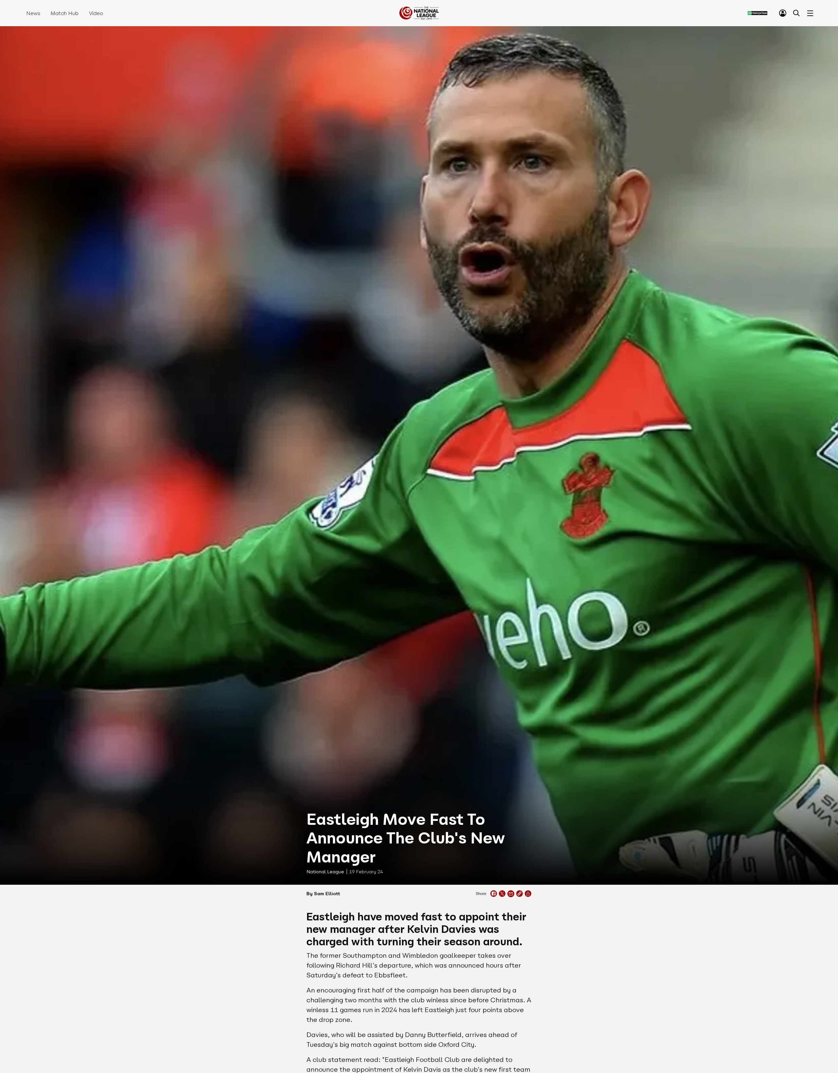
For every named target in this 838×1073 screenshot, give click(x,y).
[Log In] (783, 13)
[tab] (783, 13)
